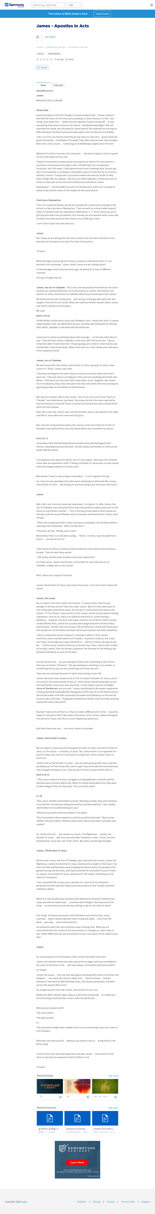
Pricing (96, 1201)
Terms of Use (128, 1201)
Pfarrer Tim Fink (101, 1132)
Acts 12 (40, 53)
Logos (24, 1201)
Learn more (102, 13)
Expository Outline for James (81, 1128)
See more (113, 1075)
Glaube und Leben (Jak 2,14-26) (110, 1128)
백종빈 (41, 1132)
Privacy (110, 1201)
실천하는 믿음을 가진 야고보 (53, 1128)
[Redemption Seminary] (77, 1160)
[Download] (60, 1097)
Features (81, 1201)
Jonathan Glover (73, 1132)
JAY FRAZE (50, 36)
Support (146, 1201)
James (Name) (54, 53)
